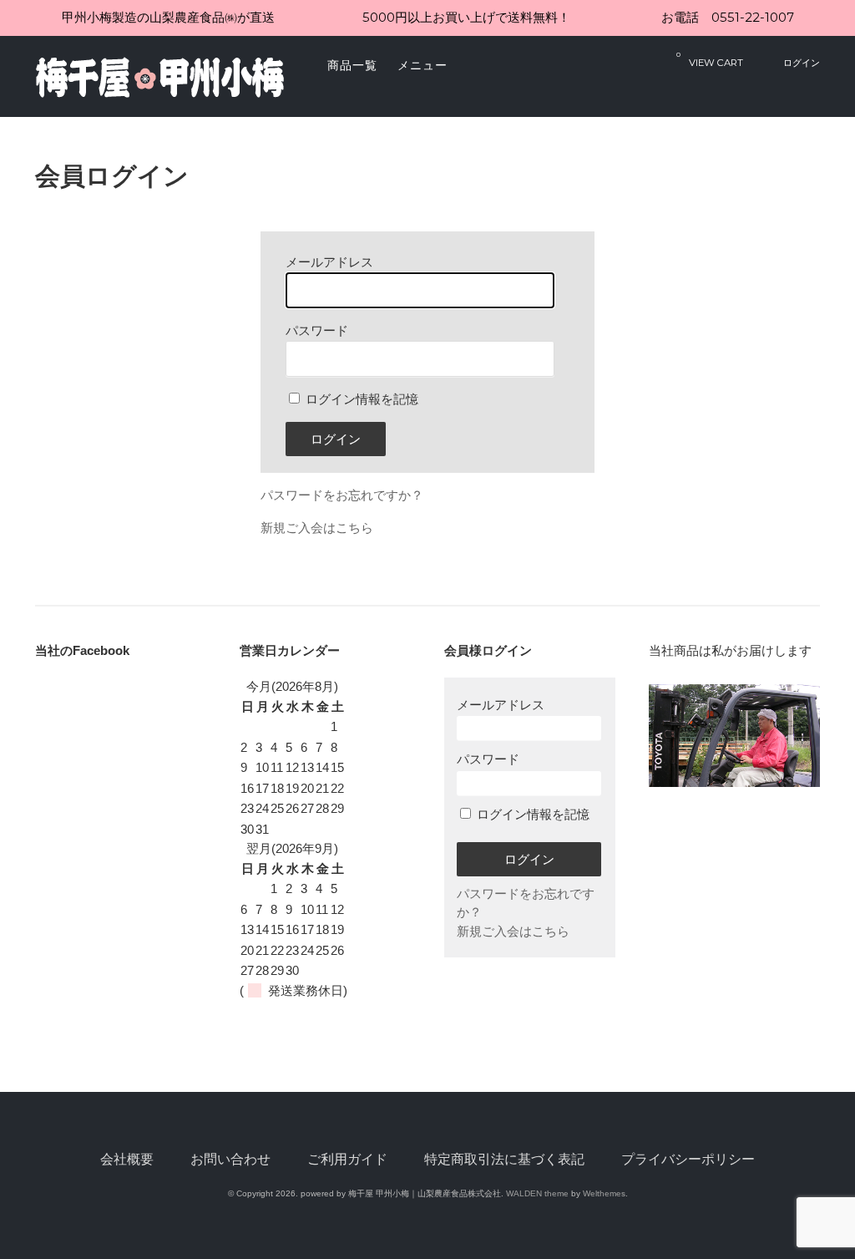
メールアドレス (500, 705)
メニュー (422, 65)
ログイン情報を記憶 (360, 399)
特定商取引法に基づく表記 (504, 1159)
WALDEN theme (537, 1193)
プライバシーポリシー (688, 1159)
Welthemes (604, 1193)
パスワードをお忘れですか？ (342, 495)
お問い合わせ (230, 1159)
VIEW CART (709, 59)
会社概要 (127, 1159)
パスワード (488, 759)
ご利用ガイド (347, 1159)
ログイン (801, 63)
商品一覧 (352, 65)
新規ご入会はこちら (317, 527)
